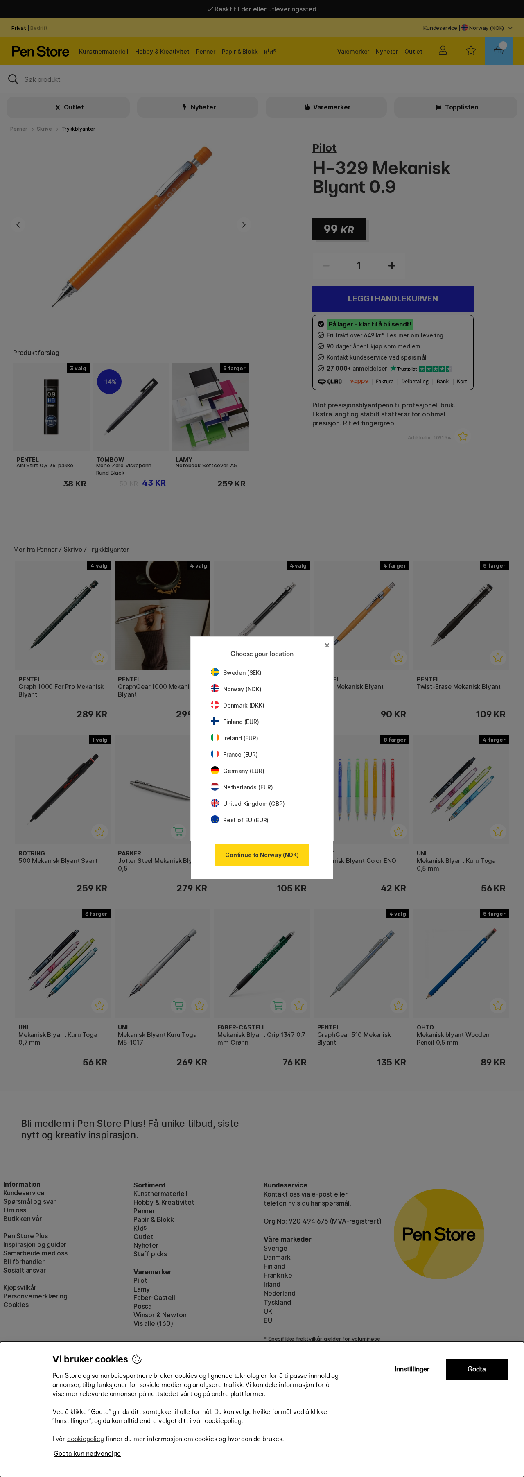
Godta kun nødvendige (87, 1453)
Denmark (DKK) (243, 705)
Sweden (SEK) (242, 672)
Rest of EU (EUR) (246, 820)
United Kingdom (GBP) (254, 803)
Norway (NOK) (242, 688)
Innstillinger (412, 1369)
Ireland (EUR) (240, 738)
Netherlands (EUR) (248, 787)
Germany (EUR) (243, 770)
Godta (477, 1369)
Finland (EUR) (241, 721)
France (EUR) (240, 754)
